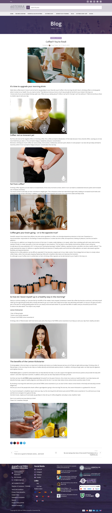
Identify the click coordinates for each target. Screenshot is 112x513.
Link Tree (39, 486)
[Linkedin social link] (21, 443)
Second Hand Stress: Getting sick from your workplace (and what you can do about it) (69, 478)
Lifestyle (58, 38)
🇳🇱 (43, 501)
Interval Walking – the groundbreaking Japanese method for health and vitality (69, 490)
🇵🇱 (37, 496)
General (58, 28)
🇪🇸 (45, 492)
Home (52, 28)
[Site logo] (17, 7)
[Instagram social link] (94, 1)
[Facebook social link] (88, 1)
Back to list (56, 452)
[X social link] (14, 443)
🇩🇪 (40, 492)
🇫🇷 (37, 501)
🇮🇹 (51, 492)
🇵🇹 (43, 496)
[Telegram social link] (24, 443)
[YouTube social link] (97, 1)
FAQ (38, 483)
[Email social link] (91, 1)
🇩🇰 (48, 496)
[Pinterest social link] (100, 1)
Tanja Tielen (54, 45)
